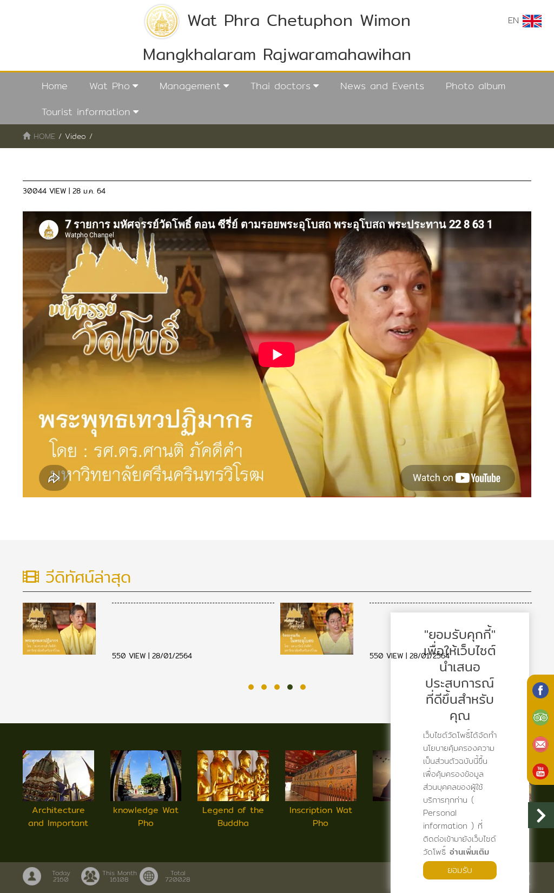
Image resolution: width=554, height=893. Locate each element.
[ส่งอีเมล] (540, 743)
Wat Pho (109, 86)
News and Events (382, 86)
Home (55, 86)
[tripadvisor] (540, 716)
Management (190, 86)
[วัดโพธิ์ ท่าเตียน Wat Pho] (540, 689)
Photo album (475, 86)
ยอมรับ (459, 870)
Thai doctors (280, 86)
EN (515, 20)
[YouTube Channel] (540, 770)
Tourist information (86, 111)
